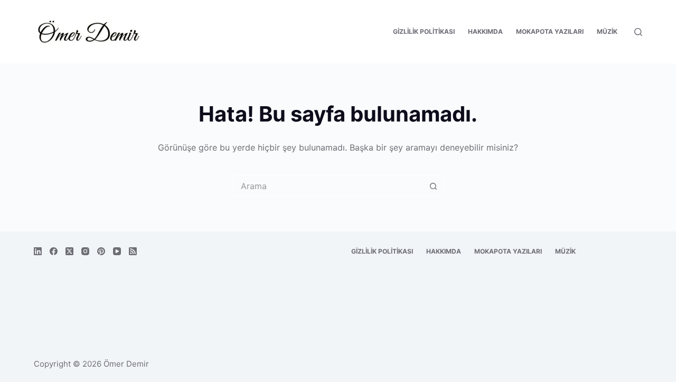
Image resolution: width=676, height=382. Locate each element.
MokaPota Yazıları (550, 31)
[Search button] (433, 186)
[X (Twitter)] (69, 251)
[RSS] (133, 251)
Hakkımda (485, 31)
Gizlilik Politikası (424, 31)
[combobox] (328, 186)
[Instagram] (85, 251)
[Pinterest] (101, 251)
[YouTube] (117, 251)
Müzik (607, 31)
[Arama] (638, 32)
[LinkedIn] (38, 251)
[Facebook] (54, 251)
